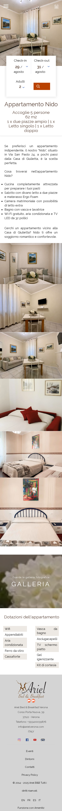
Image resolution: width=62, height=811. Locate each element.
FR (28, 800)
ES (34, 800)
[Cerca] (42, 86)
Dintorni (29, 759)
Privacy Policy (30, 774)
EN (23, 800)
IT (40, 800)
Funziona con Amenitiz (31, 807)
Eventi (29, 751)
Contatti (29, 767)
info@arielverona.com (31, 726)
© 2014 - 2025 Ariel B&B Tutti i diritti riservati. (30, 786)
